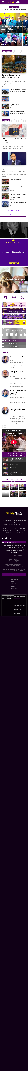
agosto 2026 (14, 579)
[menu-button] (3, 2)
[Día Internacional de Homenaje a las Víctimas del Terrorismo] (5, 91)
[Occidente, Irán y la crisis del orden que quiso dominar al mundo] (5, 410)
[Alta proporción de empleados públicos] (5, 204)
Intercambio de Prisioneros (17, 97)
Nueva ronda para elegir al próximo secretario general (11, 76)
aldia (3, 79)
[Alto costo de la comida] (14, 158)
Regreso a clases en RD (16, 357)
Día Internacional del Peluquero (14, 9)
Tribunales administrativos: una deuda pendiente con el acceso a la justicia (18, 392)
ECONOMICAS (6, 120)
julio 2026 (14, 581)
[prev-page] (3, 426)
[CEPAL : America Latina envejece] (5, 181)
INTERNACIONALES (7, 51)
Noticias (3, 24)
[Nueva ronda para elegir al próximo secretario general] (14, 64)
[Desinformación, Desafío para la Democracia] (5, 374)
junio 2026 (14, 584)
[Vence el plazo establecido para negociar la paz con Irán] (5, 113)
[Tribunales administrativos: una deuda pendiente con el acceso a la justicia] (5, 393)
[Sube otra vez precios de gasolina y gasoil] (14, 130)
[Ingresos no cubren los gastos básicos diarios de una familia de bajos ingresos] (5, 196)
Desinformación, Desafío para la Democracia (17, 372)
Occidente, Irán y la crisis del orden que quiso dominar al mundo (18, 409)
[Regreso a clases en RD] (5, 359)
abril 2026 (14, 588)
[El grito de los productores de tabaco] (5, 188)
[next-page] (5, 426)
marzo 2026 (14, 591)
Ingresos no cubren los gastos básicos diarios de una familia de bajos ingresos (18, 196)
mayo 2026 (14, 586)
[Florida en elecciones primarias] (5, 106)
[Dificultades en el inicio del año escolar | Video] (14, 23)
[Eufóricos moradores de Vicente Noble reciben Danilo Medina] (11, 39)
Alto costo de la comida (10, 167)
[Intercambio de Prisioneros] (5, 98)
